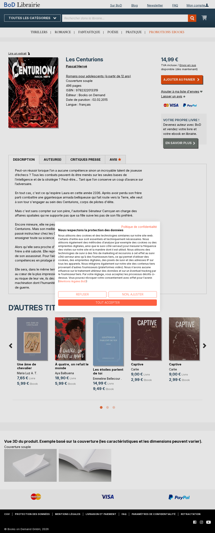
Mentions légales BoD (72, 281)
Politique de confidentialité (139, 226)
